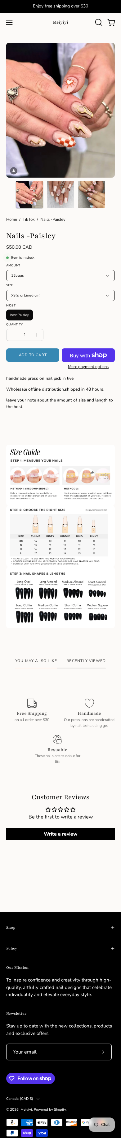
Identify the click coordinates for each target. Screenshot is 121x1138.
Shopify (60, 1109)
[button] (98, 22)
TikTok (29, 219)
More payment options (88, 367)
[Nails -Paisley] (29, 195)
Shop (10, 927)
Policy (11, 948)
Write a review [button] (61, 834)
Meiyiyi (60, 22)
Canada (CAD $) (19, 1098)
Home (11, 219)
